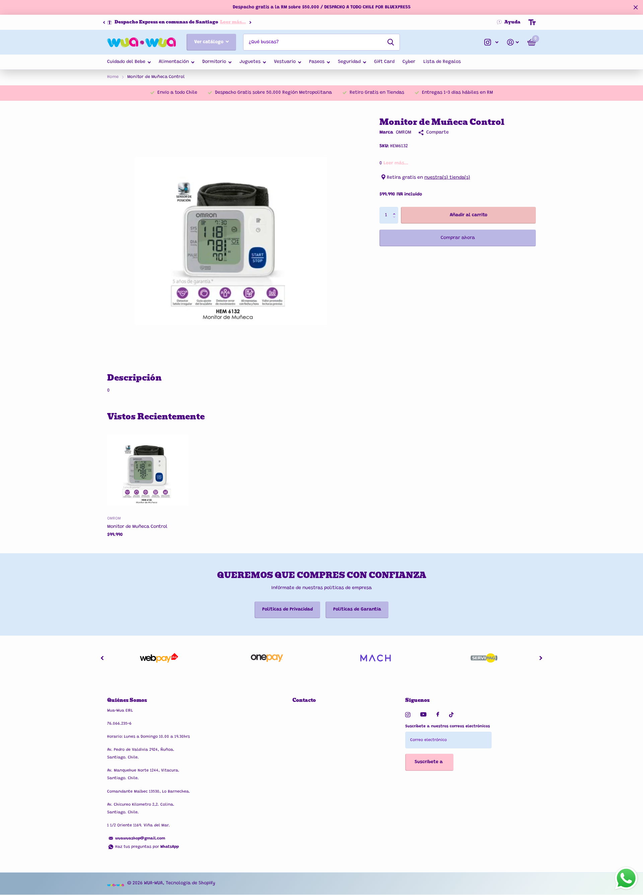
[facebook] (437, 714)
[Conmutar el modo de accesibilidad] (532, 22)
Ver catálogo (209, 42)
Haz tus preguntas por (147, 847)
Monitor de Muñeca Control (137, 526)
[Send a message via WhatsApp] (626, 878)
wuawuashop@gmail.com (140, 838)
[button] (103, 22)
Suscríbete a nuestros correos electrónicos (447, 726)
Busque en (390, 42)
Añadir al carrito (468, 215)
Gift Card (384, 62)
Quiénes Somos (127, 700)
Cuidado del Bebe (126, 62)
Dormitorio (214, 62)
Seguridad (349, 62)
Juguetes (250, 62)
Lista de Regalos (442, 62)
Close (635, 7)
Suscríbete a (429, 762)
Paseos (317, 62)
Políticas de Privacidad (287, 609)
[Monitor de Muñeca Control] (148, 470)
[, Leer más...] (491, 42)
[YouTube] (423, 715)
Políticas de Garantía (357, 609)
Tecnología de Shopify (190, 883)
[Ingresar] (513, 42)
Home (113, 77)
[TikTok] (451, 714)
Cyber (409, 62)
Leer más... (233, 21)
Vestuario (285, 62)
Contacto (304, 700)
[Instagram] (407, 714)
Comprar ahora (458, 238)
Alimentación (174, 62)
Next (250, 22)
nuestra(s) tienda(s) (447, 177)
